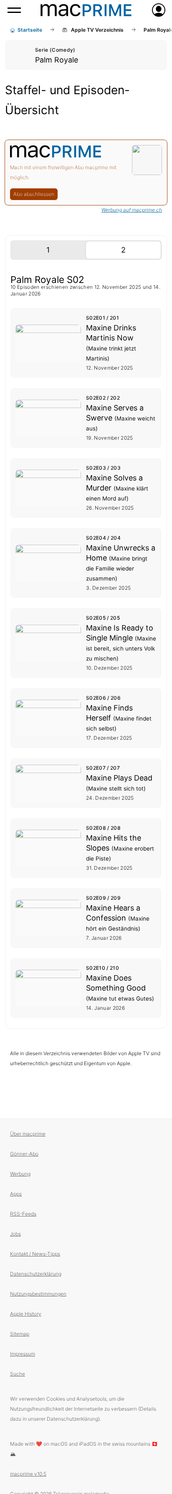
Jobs (15, 1234)
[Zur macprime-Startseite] (86, 10)
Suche (17, 1374)
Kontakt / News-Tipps (35, 1254)
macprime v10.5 (28, 1474)
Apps (16, 1194)
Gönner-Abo (24, 1154)
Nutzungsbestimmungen (38, 1294)
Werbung (20, 1174)
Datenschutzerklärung (35, 1274)
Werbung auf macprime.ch (131, 210)
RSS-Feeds (23, 1214)
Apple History (25, 1314)
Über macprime (28, 1134)
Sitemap (19, 1334)
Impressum (22, 1354)
